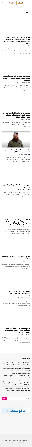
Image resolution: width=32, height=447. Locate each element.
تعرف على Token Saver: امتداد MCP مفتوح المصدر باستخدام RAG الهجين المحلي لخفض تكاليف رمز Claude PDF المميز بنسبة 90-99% (16, 382)
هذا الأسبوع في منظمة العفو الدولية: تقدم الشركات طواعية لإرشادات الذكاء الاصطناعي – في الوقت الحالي (17, 222)
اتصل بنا (10, 442)
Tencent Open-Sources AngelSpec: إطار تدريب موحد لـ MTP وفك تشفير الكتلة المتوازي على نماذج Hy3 (17, 375)
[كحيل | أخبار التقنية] (16, 3)
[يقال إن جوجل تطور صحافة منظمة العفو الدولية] (16, 246)
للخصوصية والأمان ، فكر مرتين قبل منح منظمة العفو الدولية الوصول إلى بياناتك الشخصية (16, 78)
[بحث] (2, 3)
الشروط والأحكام (7, 440)
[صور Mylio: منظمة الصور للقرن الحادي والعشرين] (16, 174)
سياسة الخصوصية (18, 442)
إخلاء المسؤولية (17, 440)
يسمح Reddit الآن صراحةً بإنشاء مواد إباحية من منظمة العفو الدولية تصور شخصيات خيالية (17, 330)
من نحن (25, 440)
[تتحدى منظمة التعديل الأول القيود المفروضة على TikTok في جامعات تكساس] (16, 281)
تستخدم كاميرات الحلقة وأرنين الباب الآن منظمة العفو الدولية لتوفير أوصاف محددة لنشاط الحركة (16, 115)
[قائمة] (29, 2)
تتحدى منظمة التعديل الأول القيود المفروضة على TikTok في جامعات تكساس (18, 293)
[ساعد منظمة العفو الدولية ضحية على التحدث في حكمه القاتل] (16, 139)
